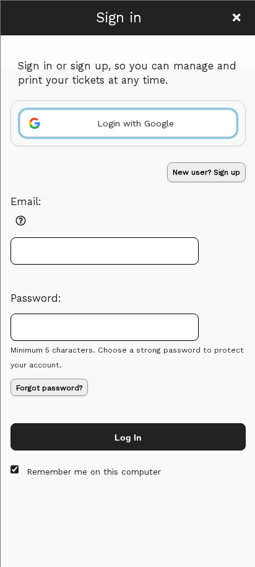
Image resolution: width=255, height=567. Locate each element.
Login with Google (135, 123)
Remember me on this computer (94, 472)
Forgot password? (49, 388)
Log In (128, 437)
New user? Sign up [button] (206, 172)
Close (236, 17)
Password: (36, 298)
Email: (26, 202)
